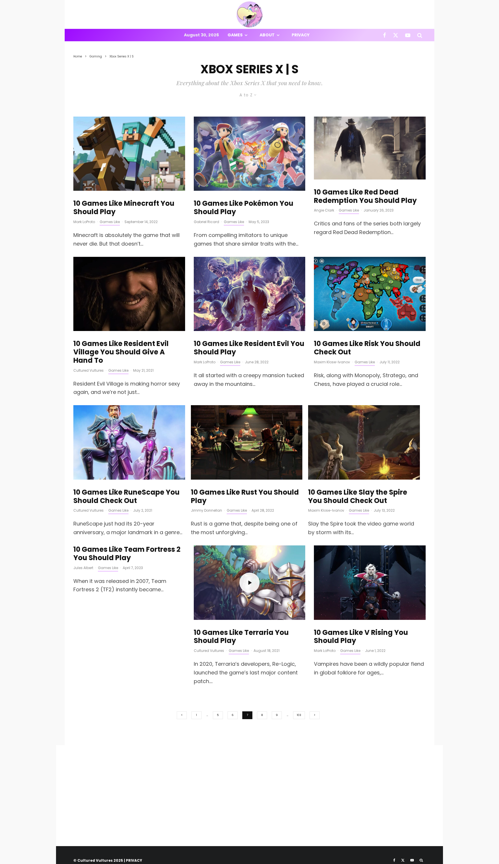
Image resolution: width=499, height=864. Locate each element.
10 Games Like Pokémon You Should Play (243, 207)
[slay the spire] (364, 442)
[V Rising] (370, 582)
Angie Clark (324, 210)
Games (235, 35)
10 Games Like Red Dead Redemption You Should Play (365, 196)
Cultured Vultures (88, 370)
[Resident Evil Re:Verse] (250, 294)
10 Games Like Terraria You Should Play (241, 637)
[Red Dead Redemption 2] (370, 148)
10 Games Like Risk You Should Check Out (367, 348)
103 (299, 715)
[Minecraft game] (129, 154)
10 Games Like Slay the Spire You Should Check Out (357, 496)
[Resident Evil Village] (129, 294)
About (267, 35)
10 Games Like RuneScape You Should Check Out (126, 496)
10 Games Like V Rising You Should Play (361, 637)
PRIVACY (134, 860)
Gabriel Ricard (206, 221)
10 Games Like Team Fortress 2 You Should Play (126, 553)
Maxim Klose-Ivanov (332, 362)
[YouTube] (408, 35)
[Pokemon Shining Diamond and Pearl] (250, 154)
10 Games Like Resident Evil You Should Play (249, 348)
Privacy (301, 35)
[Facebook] (384, 35)
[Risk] (370, 294)
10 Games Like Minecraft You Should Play (123, 207)
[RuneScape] (129, 442)
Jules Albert (83, 567)
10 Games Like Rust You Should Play (245, 496)
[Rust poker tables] (247, 442)
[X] (396, 35)
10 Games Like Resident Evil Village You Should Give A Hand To (121, 352)
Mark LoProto (84, 221)
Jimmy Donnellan (206, 510)
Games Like (110, 221)
